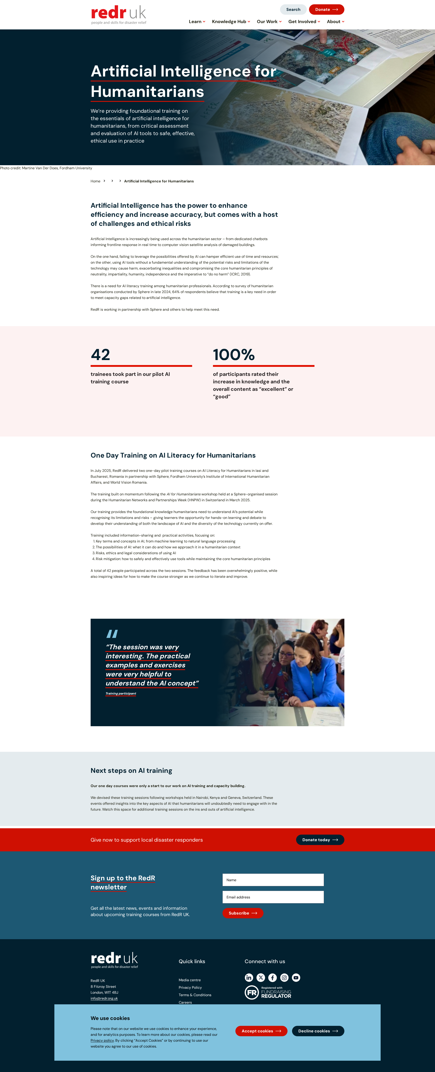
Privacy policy (102, 1040)
